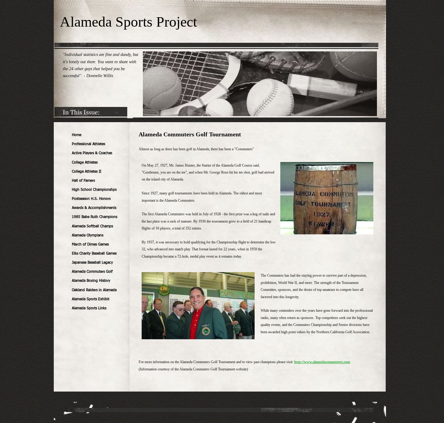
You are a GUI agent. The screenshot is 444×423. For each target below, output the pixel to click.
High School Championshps (94, 190)
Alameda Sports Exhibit (90, 299)
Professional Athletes (88, 144)
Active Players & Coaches (92, 153)
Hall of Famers (83, 181)
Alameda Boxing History (91, 281)
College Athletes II (86, 172)
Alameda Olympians (87, 235)
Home (76, 135)
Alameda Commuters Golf (92, 272)
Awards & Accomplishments (94, 208)
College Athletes (85, 162)
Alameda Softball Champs (92, 226)
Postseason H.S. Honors (91, 199)
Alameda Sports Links (89, 308)
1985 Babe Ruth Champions (94, 217)
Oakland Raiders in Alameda (94, 290)
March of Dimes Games (90, 244)
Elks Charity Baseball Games (94, 253)
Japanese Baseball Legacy (92, 263)
